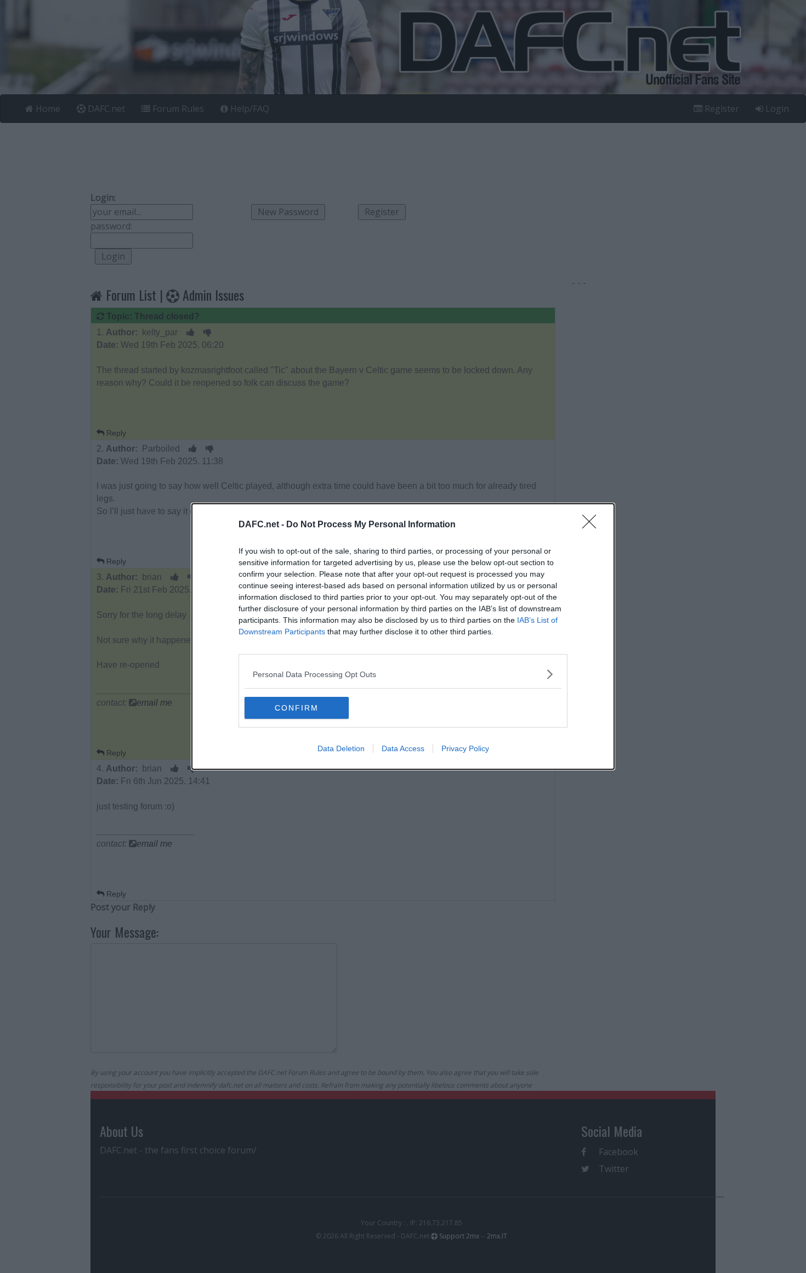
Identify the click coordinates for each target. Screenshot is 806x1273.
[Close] (592, 525)
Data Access (403, 748)
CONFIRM (297, 707)
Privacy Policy (465, 748)
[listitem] (403, 674)
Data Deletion (341, 748)
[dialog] (403, 636)
